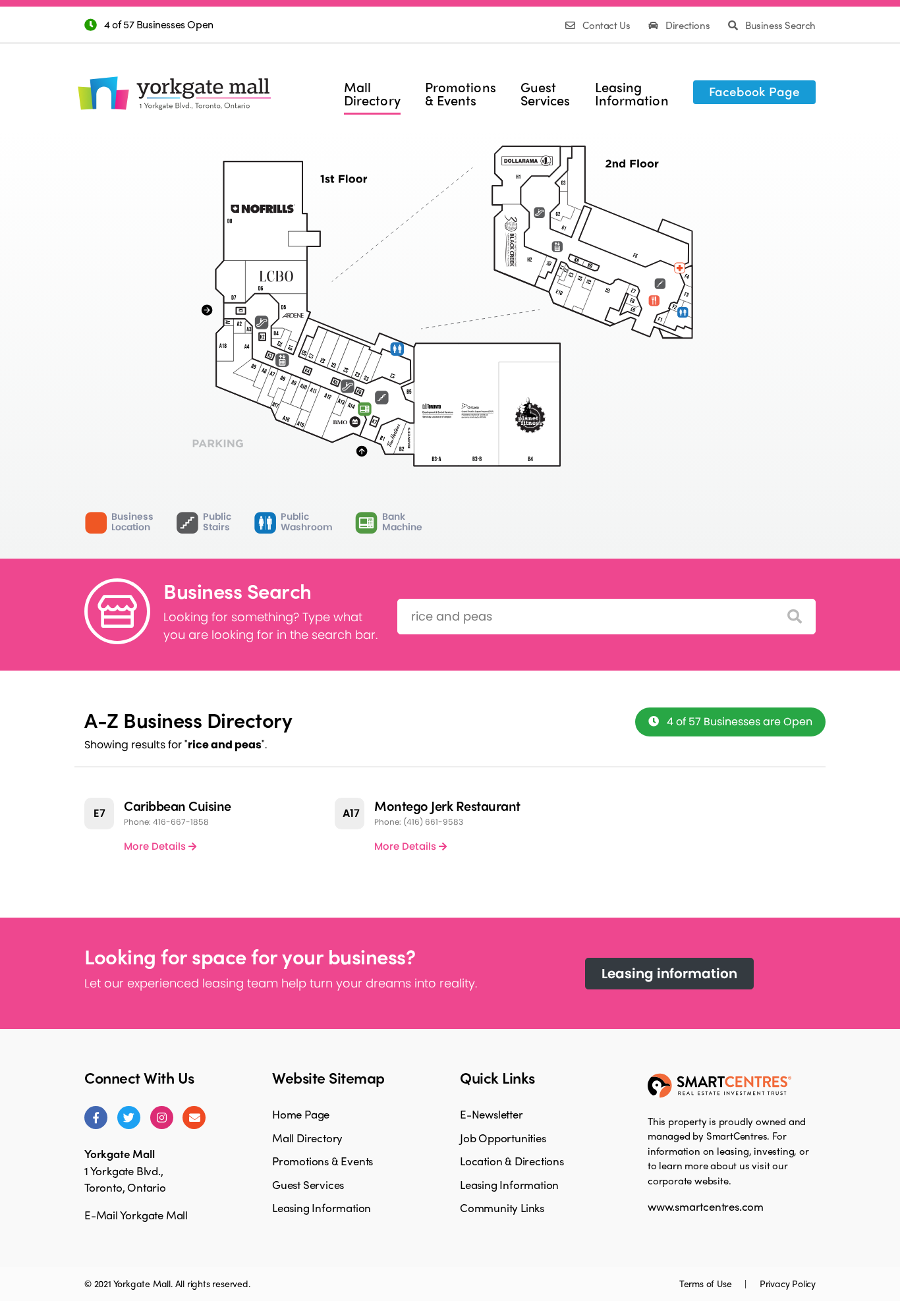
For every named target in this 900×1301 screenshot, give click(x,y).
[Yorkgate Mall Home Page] (172, 83)
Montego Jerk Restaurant (447, 805)
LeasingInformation (632, 93)
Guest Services (308, 1184)
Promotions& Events (460, 93)
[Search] (794, 617)
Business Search (779, 25)
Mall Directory (307, 1138)
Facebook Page (754, 91)
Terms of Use (706, 1283)
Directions (687, 25)
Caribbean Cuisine (177, 805)
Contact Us (606, 25)
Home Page (300, 1114)
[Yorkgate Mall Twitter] (128, 1117)
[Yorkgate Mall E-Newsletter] (194, 1117)
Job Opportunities (503, 1138)
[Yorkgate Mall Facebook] (95, 1117)
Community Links (502, 1207)
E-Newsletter (491, 1114)
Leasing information (669, 973)
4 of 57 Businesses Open (158, 24)
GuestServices (545, 93)
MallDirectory (372, 93)
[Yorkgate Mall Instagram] (161, 1117)
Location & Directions (512, 1161)
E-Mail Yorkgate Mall (136, 1215)
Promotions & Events (322, 1161)
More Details (156, 846)
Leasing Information (321, 1207)
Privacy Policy (788, 1283)
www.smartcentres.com (706, 1206)
